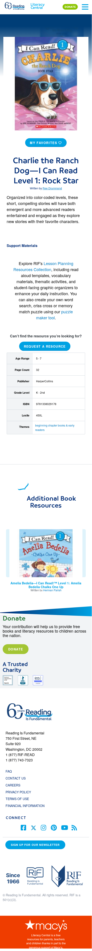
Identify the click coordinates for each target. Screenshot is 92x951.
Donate (15, 649)
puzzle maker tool (54, 314)
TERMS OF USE (19, 798)
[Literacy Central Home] (38, 5)
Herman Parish (52, 590)
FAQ (9, 771)
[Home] (17, 5)
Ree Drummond (52, 188)
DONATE (70, 6)
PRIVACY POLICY (18, 792)
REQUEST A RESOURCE (45, 346)
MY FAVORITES (44, 142)
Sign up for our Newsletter (35, 845)
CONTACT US (17, 778)
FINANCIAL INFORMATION (25, 805)
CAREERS (13, 785)
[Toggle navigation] (85, 7)
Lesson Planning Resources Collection (43, 266)
